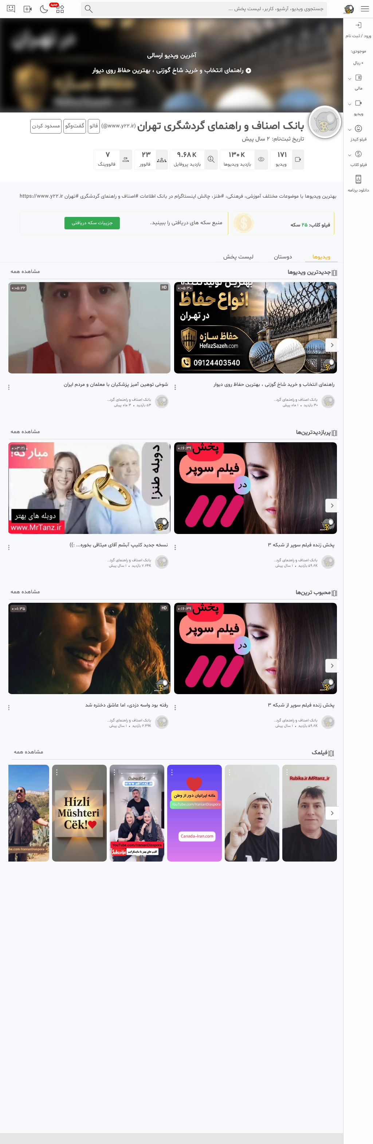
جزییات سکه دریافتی (92, 223)
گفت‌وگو (74, 126)
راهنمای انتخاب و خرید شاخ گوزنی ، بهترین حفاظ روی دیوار (273, 384)
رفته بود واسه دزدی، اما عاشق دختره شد (126, 705)
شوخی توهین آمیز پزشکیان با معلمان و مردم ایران (116, 384)
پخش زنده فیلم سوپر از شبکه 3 (301, 545)
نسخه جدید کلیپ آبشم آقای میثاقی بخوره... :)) (119, 545)
